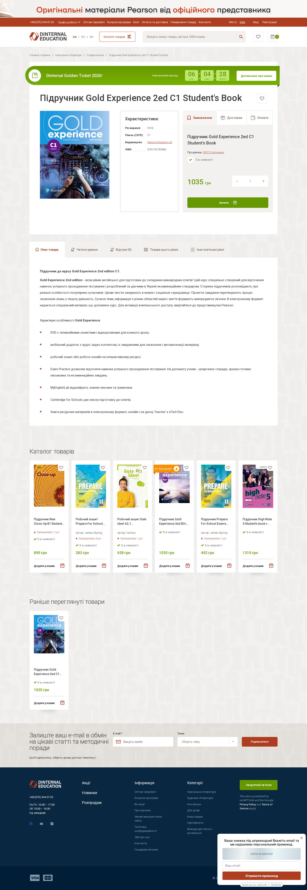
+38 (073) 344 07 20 (42, 22)
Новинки (89, 792)
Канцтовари (195, 816)
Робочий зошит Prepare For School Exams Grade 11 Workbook (89, 522)
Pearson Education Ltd (159, 142)
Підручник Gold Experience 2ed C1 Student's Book (46, 672)
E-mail (117, 733)
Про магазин (143, 810)
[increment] (263, 181)
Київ (242, 22)
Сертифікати (195, 822)
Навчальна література (68, 55)
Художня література (200, 798)
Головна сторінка (39, 55)
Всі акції (140, 804)
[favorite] (262, 98)
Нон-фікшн (194, 804)
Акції (86, 783)
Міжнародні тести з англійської (199, 831)
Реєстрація (270, 22)
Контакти (205, 22)
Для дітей (193, 810)
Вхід (255, 22)
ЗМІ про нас (142, 837)
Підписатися (260, 741)
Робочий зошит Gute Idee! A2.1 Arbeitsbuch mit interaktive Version (131, 522)
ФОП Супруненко (213, 152)
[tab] (231, 117)
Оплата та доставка (155, 22)
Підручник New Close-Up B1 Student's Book (49, 522)
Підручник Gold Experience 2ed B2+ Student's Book (172, 522)
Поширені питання (146, 849)
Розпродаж (92, 802)
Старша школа (95, 55)
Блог (136, 22)
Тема (180, 733)
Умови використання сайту (148, 818)
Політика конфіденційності (146, 829)
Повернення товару (183, 22)
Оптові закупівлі (94, 22)
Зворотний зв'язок (258, 784)
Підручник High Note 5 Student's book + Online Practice (257, 522)
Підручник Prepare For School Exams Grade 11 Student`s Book (214, 522)
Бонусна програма (119, 22)
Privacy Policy (248, 804)
